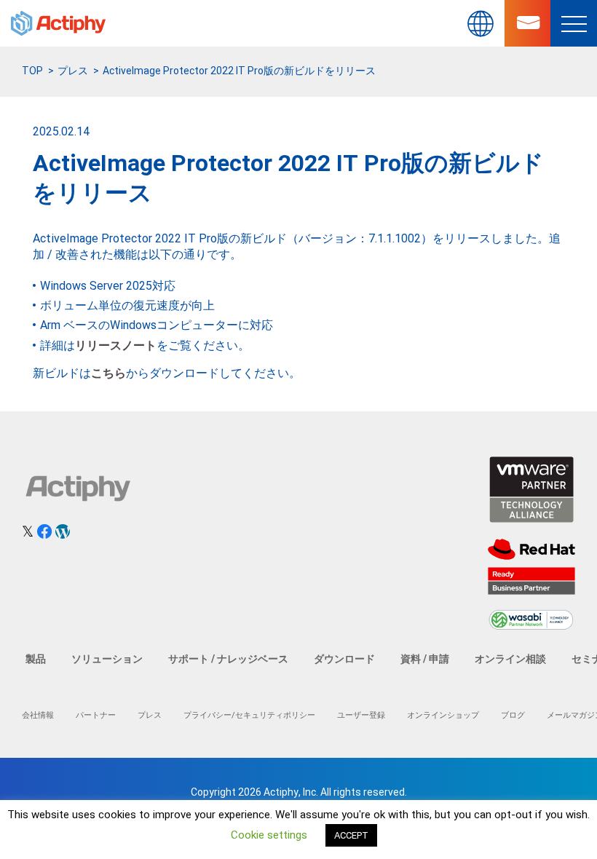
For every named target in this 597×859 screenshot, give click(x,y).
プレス (73, 70)
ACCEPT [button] (351, 835)
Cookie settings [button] (269, 835)
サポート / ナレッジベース (228, 659)
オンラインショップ (443, 715)
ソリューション (107, 659)
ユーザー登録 (361, 715)
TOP (32, 70)
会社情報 (38, 715)
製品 (35, 659)
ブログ (513, 715)
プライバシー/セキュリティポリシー (249, 715)
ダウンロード (344, 659)
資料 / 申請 (424, 659)
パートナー (96, 715)
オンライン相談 (510, 659)
